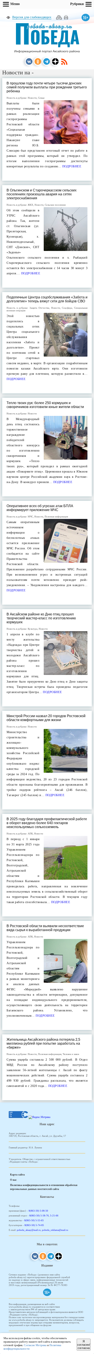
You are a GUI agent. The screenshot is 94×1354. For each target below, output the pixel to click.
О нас (13, 1179)
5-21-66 (54, 1215)
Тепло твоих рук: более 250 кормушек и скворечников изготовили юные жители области (45, 405)
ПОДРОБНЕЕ (71, 166)
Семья (41, 97)
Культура (32, 628)
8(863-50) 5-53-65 (34, 1220)
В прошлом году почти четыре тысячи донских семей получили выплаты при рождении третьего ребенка (47, 87)
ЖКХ (30, 204)
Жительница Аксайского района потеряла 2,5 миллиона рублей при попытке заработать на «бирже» (43, 1043)
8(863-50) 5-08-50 (38, 1210)
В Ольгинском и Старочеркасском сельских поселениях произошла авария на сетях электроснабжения (42, 194)
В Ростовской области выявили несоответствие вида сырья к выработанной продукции (45, 928)
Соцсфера (67, 308)
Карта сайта (17, 1174)
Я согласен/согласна (83, 1345)
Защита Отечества (39, 308)
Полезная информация (56, 516)
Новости (32, 97)
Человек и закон (71, 1054)
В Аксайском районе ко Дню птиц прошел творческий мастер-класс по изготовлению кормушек (41, 618)
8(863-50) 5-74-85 (34, 1225)
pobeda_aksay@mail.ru (29, 1230)
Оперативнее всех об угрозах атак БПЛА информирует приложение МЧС (40, 508)
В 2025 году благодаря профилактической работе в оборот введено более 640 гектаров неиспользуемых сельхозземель (47, 823)
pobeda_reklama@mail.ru (55, 1230)
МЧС (30, 516)
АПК (30, 833)
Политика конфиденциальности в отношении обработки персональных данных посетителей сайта (43, 1187)
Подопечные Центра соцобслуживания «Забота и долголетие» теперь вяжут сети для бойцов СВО (47, 299)
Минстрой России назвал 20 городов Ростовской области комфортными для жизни (46, 718)
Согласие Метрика (35, 1345)
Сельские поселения (55, 204)
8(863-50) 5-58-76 (39, 1215)
